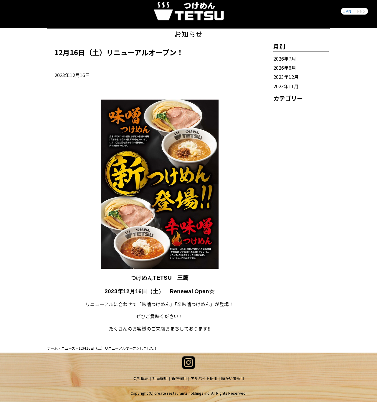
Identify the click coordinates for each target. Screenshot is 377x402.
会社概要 (140, 378)
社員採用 (160, 378)
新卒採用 (179, 378)
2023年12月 (286, 76)
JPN (347, 11)
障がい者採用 (232, 378)
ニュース (68, 348)
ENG (361, 11)
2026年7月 (284, 58)
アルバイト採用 (204, 378)
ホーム (52, 348)
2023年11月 (286, 86)
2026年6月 (284, 67)
